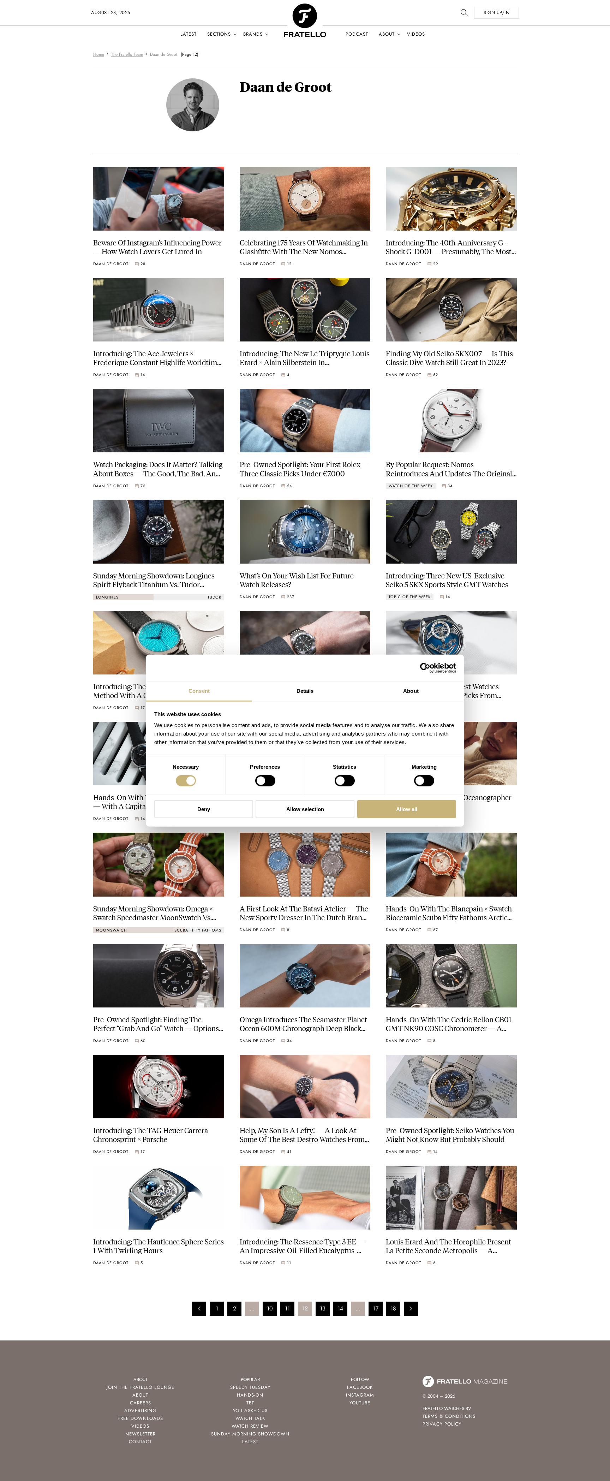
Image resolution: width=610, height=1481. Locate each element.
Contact (140, 1441)
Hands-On (250, 1395)
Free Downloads (140, 1418)
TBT (250, 1402)
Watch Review (250, 1426)
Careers (140, 1402)
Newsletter (140, 1434)
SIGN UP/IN (496, 12)
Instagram (360, 1395)
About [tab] (411, 691)
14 (340, 1308)
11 (287, 1308)
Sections (219, 34)
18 (393, 1308)
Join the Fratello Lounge (140, 1387)
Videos (416, 34)
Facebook (360, 1387)
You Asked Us (250, 1410)
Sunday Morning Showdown (250, 1434)
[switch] (265, 780)
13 (322, 1308)
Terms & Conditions (449, 1416)
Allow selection (305, 809)
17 (375, 1308)
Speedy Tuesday (250, 1387)
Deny (203, 809)
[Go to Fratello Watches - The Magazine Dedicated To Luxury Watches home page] (305, 7)
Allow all (406, 809)
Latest (188, 34)
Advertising (140, 1410)
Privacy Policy (442, 1424)
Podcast (357, 34)
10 (270, 1308)
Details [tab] (305, 691)
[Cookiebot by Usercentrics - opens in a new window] (425, 667)
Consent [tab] (199, 691)
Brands (253, 34)
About (387, 34)
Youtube (359, 1402)
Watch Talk (250, 1418)
